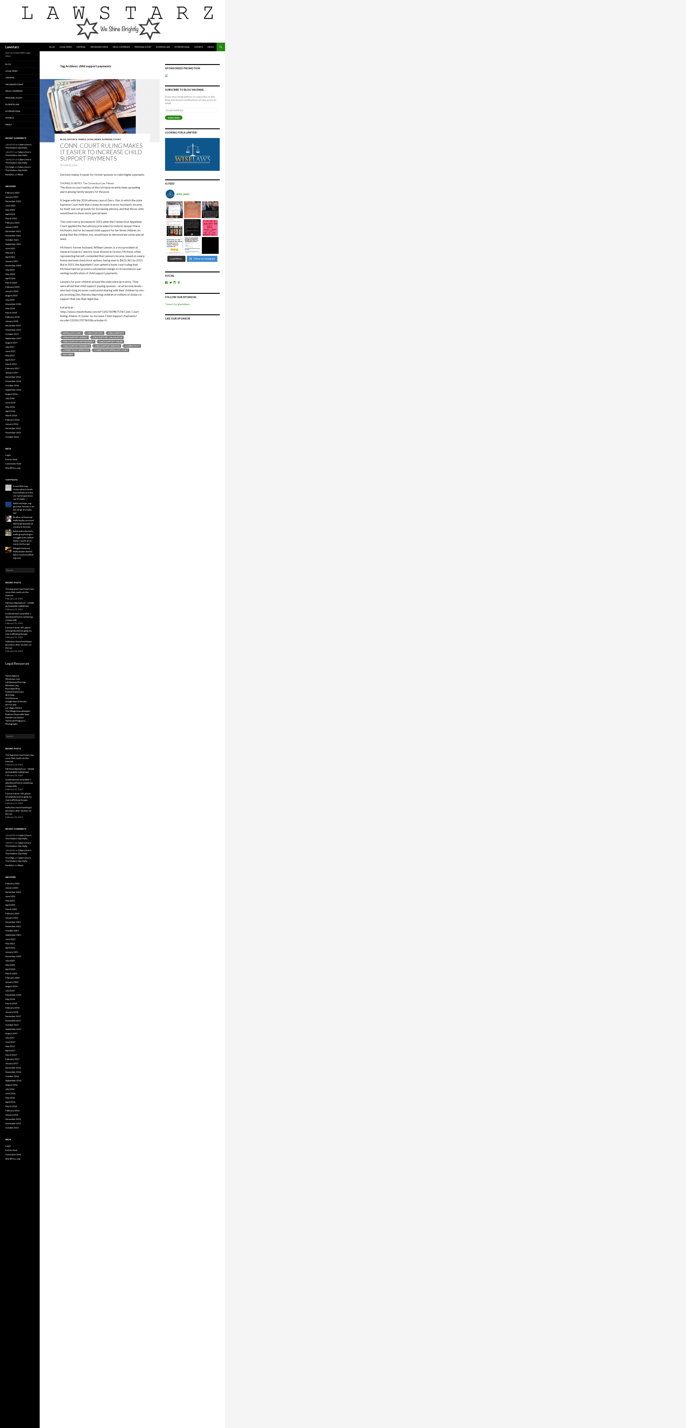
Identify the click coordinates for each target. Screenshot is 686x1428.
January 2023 (11, 197)
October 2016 (12, 385)
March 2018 (11, 312)
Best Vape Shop (12, 688)
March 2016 (11, 415)
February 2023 (12, 192)
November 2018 (13, 304)
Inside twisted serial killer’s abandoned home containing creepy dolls (19, 616)
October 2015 (12, 437)
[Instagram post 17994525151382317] (210, 209)
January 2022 (11, 227)
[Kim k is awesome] (192, 209)
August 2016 (11, 394)
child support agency (75, 337)
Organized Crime (99, 47)
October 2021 (12, 239)
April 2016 (10, 411)
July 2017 (9, 347)
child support (116, 333)
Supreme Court (111, 139)
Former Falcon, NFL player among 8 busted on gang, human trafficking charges (18, 630)
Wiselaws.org (11, 685)
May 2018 (10, 308)
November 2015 (13, 432)
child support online (111, 341)
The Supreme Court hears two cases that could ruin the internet (19, 592)
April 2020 (10, 278)
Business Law (163, 47)
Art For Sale (10, 704)
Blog (52, 47)
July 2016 (9, 398)
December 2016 (13, 377)
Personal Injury (143, 47)
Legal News (66, 47)
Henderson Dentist (14, 717)
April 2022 (10, 214)
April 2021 (10, 257)
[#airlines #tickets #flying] (174, 209)
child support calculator (107, 337)
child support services (107, 346)
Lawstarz (12, 47)
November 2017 (13, 329)
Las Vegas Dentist (13, 708)
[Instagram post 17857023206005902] (192, 245)
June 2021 (10, 248)
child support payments (76, 346)
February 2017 (12, 368)
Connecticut (132, 346)
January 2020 (11, 291)
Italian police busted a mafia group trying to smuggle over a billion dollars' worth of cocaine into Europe (23, 537)
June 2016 (10, 402)
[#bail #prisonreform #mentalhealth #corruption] (210, 227)
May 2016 (10, 407)
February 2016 (12, 419)
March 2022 (11, 218)
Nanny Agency (12, 675)
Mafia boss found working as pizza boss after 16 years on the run (18, 644)
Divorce (198, 47)
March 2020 (11, 282)
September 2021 (13, 244)
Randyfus (9, 174)
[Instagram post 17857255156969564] (210, 245)
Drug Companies (121, 47)
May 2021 (10, 252)
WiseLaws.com (12, 679)
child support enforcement (78, 341)
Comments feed (13, 463)
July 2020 (9, 269)
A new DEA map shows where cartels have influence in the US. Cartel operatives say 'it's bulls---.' (23, 492)
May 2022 (10, 209)
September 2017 (13, 338)
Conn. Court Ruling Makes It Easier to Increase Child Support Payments (101, 152)
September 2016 (13, 389)
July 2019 (9, 299)
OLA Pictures (11, 698)
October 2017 (12, 334)
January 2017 (11, 372)
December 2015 (13, 428)
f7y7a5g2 (9, 167)
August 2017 (11, 342)
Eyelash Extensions (14, 691)
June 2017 (10, 351)
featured (68, 354)
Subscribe (174, 117)
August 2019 (11, 295)
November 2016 (13, 381)
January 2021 (11, 261)
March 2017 (11, 364)
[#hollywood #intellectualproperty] (174, 245)
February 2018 (12, 317)
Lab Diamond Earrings (15, 682)
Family (211, 47)
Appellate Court (72, 333)
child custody (95, 333)
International (182, 47)
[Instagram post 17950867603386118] (192, 227)
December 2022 (13, 201)
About (20, 174)
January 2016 (11, 424)
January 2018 (11, 321)
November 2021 (13, 235)
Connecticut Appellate (76, 350)
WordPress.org (12, 468)
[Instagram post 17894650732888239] (174, 227)
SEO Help (9, 695)
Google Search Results (16, 701)
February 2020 (12, 287)
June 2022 (10, 205)
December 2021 (13, 231)
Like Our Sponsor (177, 318)
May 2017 (10, 355)
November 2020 (13, 265)
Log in (8, 455)
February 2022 (12, 222)
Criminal (81, 47)
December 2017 (13, 325)
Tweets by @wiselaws (177, 304)
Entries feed (11, 459)
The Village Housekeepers (18, 711)
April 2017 (10, 359)
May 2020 (10, 274)
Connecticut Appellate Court (111, 350)
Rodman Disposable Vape (17, 714)
